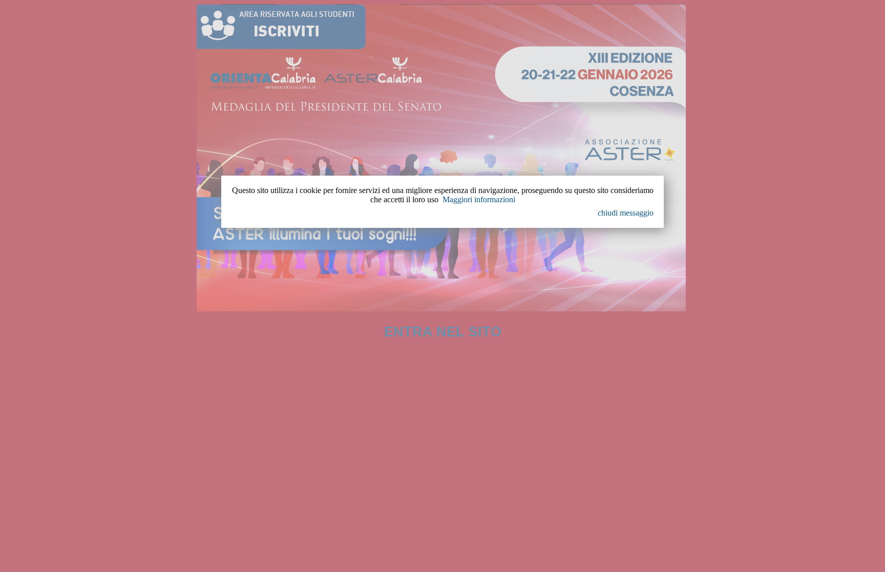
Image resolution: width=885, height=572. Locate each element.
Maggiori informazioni (478, 199)
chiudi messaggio (626, 212)
